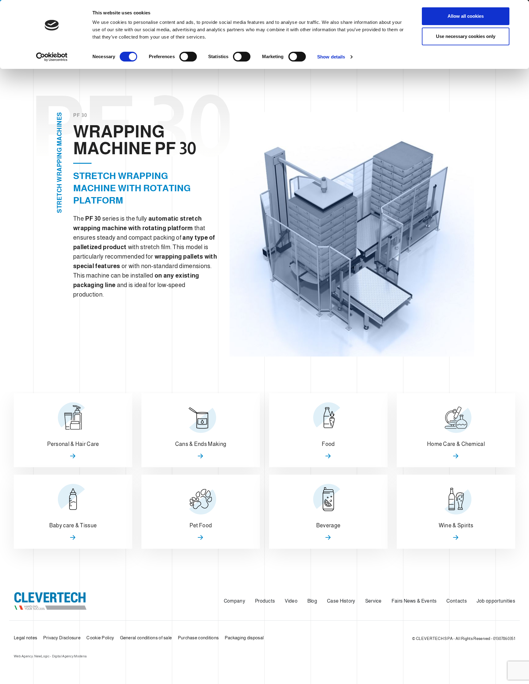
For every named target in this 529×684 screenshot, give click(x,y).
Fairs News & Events (414, 601)
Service (373, 601)
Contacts (456, 601)
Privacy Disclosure (62, 637)
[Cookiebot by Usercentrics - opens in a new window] (52, 57)
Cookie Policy (100, 637)
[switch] (188, 57)
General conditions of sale (146, 637)
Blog (312, 601)
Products (265, 601)
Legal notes (25, 637)
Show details (331, 56)
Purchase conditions (198, 637)
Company (234, 601)
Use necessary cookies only (465, 36)
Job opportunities (496, 601)
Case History (341, 601)
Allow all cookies (466, 16)
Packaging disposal (244, 637)
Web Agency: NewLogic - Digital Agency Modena (50, 656)
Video (291, 601)
